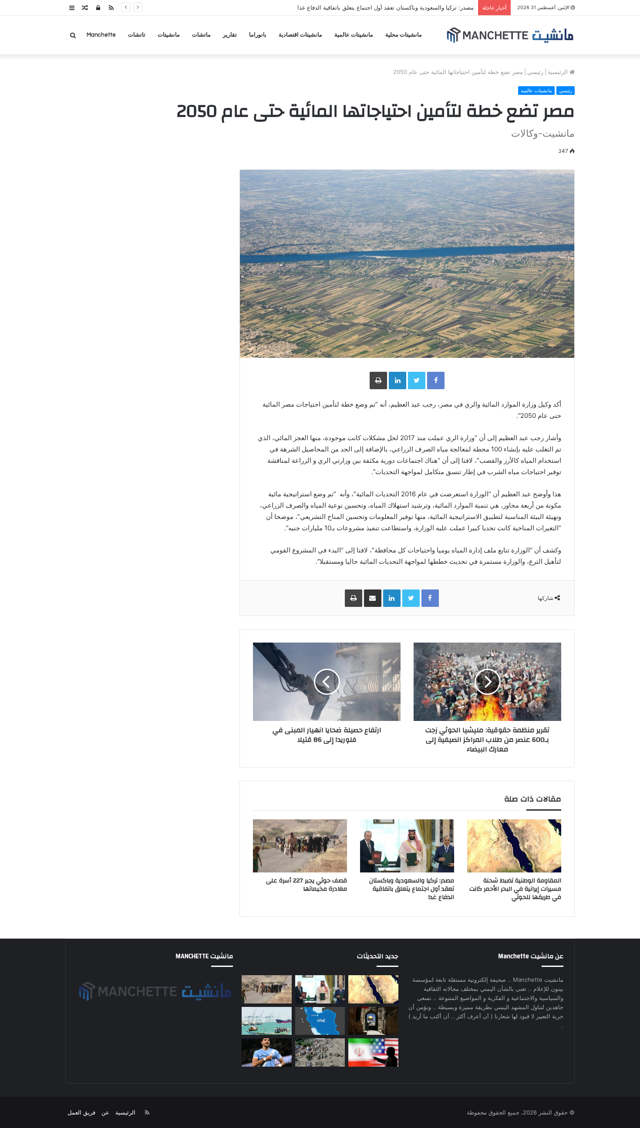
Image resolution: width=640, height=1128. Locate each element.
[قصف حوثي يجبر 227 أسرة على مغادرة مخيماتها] (300, 845)
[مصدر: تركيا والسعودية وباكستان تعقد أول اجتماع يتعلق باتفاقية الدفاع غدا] (407, 845)
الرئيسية (558, 71)
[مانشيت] (510, 35)
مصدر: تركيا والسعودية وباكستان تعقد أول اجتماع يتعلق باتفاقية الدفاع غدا (385, 7)
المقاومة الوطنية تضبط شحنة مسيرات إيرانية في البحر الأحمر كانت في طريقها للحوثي (515, 889)
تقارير (230, 35)
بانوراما (257, 35)
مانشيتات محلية (403, 35)
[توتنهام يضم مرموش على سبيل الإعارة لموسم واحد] (266, 1052)
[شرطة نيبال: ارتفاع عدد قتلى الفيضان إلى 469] (320, 1052)
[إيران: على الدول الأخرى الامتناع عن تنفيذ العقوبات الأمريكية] (373, 1052)
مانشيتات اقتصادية (300, 35)
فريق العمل (81, 1112)
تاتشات (136, 35)
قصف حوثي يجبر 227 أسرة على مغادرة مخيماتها (306, 885)
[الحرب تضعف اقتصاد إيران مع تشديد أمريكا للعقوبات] (320, 1021)
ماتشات (201, 35)
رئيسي (535, 71)
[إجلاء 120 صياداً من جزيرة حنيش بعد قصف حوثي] (266, 1021)
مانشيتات (169, 35)
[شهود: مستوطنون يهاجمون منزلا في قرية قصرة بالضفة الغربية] (373, 1021)
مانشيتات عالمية (353, 35)
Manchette (101, 35)
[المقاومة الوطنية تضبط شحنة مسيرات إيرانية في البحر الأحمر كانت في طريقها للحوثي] (514, 845)
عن (105, 1112)
